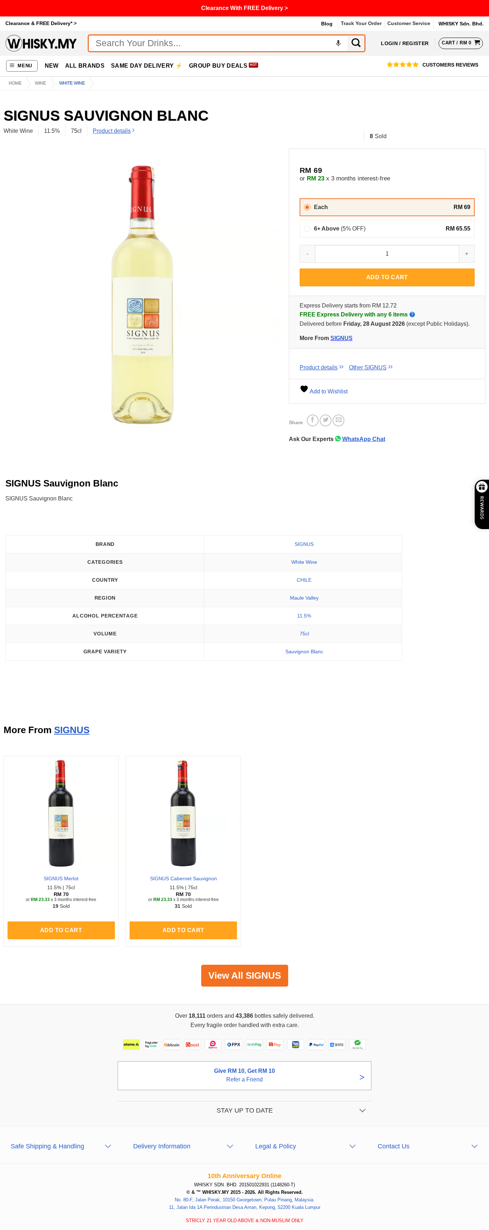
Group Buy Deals (218, 66)
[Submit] (356, 43)
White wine (72, 83)
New (52, 66)
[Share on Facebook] (313, 420)
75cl (304, 633)
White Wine (304, 562)
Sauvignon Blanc (304, 651)
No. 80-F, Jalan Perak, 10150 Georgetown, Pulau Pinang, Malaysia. (245, 1199)
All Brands (85, 66)
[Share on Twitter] (325, 420)
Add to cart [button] (61, 930)
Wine (40, 83)
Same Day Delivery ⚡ (147, 66)
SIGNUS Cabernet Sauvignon (183, 878)
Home (15, 83)
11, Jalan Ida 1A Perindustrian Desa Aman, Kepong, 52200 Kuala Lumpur (244, 1207)
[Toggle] (363, 1111)
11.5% (304, 616)
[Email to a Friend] (338, 420)
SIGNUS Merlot (61, 878)
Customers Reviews (450, 65)
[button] (22, 66)
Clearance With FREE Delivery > (244, 8)
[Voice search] (338, 43)
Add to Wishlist (328, 391)
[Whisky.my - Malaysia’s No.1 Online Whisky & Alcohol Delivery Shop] (41, 43)
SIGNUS (341, 338)
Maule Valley (304, 598)
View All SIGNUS (244, 975)
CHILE (304, 580)
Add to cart (387, 277)
